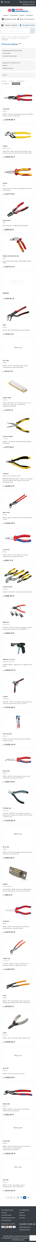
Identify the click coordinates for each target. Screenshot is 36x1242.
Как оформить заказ (7, 1210)
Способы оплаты (6, 1215)
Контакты (29, 15)
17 (28, 1197)
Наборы (5, 65)
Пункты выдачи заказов (8, 1217)
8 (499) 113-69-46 (28, 2)
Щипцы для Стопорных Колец (11, 62)
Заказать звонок (29, 4)
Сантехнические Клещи (10, 56)
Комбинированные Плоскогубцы (12, 50)
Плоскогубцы (7, 53)
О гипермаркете (24, 1210)
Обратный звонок (25, 1227)
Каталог (6, 15)
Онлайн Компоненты (22, 1236)
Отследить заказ (28, 25)
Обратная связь (24, 1229)
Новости (21, 1212)
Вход (21, 19)
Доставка (13, 15)
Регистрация (30, 19)
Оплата (21, 15)
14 (18, 1197)
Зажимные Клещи (8, 68)
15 (21, 1197)
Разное (5, 75)
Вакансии (22, 1215)
